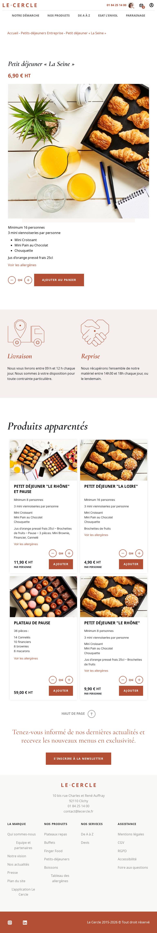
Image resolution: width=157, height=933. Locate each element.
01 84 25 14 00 (116, 5)
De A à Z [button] (84, 15)
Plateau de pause (32, 623)
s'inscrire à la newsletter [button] (78, 758)
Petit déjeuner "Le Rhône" (112, 623)
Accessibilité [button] (127, 859)
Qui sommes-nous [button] (21, 834)
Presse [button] (12, 872)
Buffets (49, 842)
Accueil (12, 33)
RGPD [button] (122, 850)
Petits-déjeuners (57, 859)
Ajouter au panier (59, 280)
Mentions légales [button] (131, 834)
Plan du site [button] (16, 881)
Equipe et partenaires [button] (23, 845)
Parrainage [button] (135, 15)
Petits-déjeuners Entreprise (42, 33)
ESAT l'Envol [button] (108, 15)
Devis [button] (85, 842)
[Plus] (28, 280)
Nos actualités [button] (18, 864)
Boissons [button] (51, 867)
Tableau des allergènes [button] (60, 878)
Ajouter (60, 564)
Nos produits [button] (58, 15)
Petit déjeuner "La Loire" (111, 486)
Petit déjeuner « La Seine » (86, 33)
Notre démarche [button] (25, 15)
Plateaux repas (55, 834)
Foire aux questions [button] (133, 867)
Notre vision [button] (16, 856)
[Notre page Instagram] (9, 922)
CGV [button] (121, 842)
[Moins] (12, 280)
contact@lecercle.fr (78, 811)
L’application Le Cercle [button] (23, 892)
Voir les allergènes (22, 265)
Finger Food (53, 850)
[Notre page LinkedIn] (24, 922)
